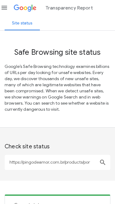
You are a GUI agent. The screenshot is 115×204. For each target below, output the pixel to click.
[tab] (22, 23)
